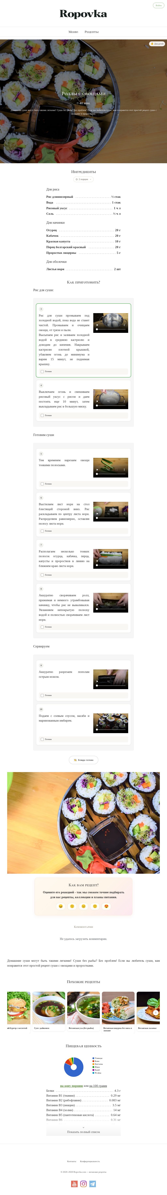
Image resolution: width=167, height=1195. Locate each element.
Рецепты (92, 32)
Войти (159, 5)
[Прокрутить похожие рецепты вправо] (156, 1012)
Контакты (71, 1161)
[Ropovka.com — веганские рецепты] (83, 14)
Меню (73, 32)
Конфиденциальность (90, 1161)
